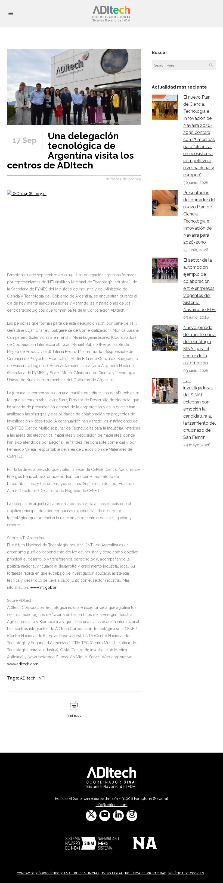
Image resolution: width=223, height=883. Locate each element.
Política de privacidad (145, 873)
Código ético (48, 873)
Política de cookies (186, 873)
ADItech (28, 678)
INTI (41, 678)
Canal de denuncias (80, 873)
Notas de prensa (125, 179)
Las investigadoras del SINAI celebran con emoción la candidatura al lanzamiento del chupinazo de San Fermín (199, 409)
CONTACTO (26, 873)
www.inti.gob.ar (43, 587)
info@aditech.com (112, 805)
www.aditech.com (22, 664)
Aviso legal (112, 873)
